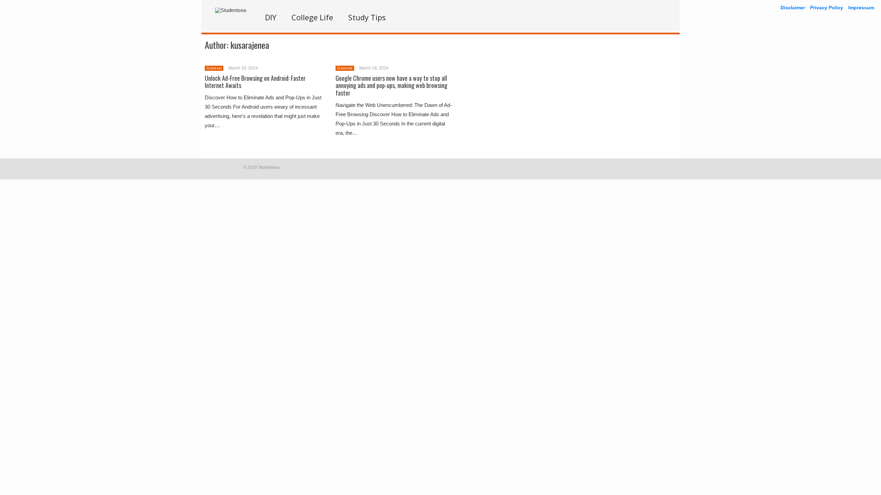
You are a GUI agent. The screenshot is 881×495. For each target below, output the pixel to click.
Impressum (861, 7)
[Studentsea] (230, 10)
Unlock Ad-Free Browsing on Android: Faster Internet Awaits (255, 82)
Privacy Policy (826, 7)
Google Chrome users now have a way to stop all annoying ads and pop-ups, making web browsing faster (391, 85)
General (214, 68)
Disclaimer (793, 7)
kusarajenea (250, 45)
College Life (312, 17)
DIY (270, 17)
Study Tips (367, 17)
